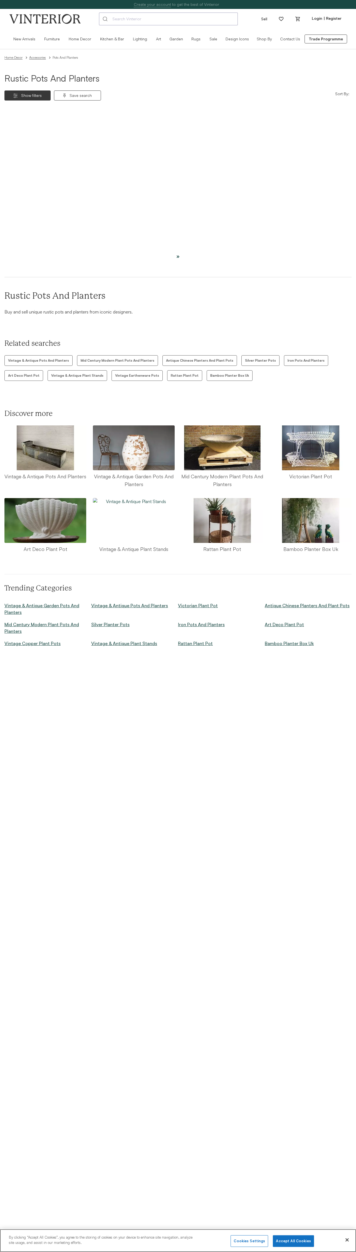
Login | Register (327, 18)
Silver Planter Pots (260, 360)
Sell (264, 18)
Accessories (37, 57)
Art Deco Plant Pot (23, 375)
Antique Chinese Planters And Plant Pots (199, 360)
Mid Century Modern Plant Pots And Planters (117, 360)
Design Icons (237, 38)
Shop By (264, 38)
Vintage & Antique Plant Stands (77, 375)
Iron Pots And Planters (306, 360)
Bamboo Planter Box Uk (229, 375)
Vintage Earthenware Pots (137, 375)
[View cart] (298, 19)
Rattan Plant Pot (185, 375)
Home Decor (13, 57)
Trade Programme (326, 38)
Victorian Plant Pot (198, 605)
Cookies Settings (249, 1241)
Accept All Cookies (293, 1241)
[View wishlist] (281, 19)
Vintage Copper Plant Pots (32, 643)
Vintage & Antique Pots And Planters (38, 360)
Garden (176, 38)
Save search (81, 95)
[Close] (347, 1240)
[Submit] (105, 19)
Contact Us (290, 38)
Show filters (31, 95)
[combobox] (168, 19)
